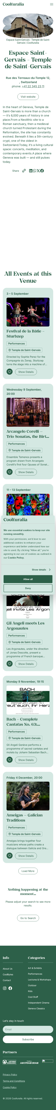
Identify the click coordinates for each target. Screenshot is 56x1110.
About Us (7, 968)
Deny (28, 588)
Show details (39, 569)
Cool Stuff (33, 997)
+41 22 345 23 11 (33, 86)
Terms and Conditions (14, 1081)
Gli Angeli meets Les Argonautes (25, 625)
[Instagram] (5, 988)
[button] (31, 171)
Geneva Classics (36, 1008)
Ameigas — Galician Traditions (24, 817)
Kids (30, 991)
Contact (7, 980)
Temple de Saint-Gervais (26, 350)
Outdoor (32, 985)
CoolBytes (8, 974)
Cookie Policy (9, 1087)
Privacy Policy (10, 1074)
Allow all (28, 579)
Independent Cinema (38, 1002)
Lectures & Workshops (39, 979)
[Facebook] (10, 988)
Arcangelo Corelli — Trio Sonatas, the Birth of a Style (27, 436)
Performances (16, 343)
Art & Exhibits (35, 968)
